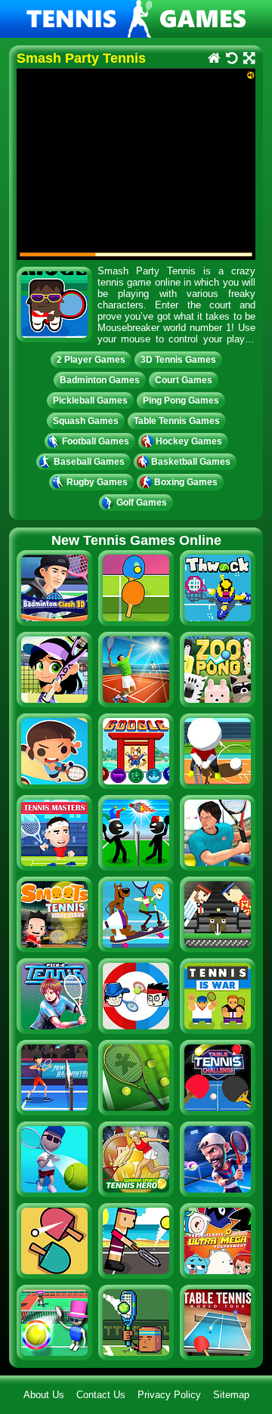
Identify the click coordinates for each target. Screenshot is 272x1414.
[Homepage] (213, 59)
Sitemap (231, 1394)
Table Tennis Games (177, 421)
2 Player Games (91, 359)
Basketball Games (190, 461)
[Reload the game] (231, 59)
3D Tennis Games (178, 359)
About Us (43, 1394)
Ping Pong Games (181, 400)
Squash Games (86, 421)
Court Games (183, 380)
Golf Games (141, 502)
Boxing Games (186, 482)
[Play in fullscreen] (248, 59)
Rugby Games (97, 482)
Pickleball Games (90, 400)
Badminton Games (100, 380)
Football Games (95, 441)
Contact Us (100, 1394)
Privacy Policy (169, 1394)
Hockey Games (189, 441)
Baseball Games (89, 461)
